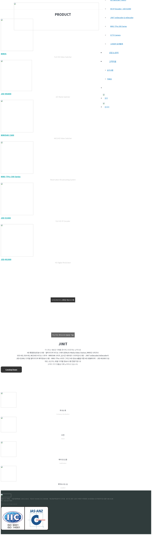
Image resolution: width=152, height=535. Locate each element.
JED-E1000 (6, 218)
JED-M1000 (6, 259)
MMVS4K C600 (7, 135)
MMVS (3, 53)
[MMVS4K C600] (17, 131)
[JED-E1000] (17, 214)
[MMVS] (17, 50)
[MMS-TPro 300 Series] (17, 173)
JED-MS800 (6, 93)
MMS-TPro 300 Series (10, 176)
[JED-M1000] (17, 256)
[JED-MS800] (16, 90)
